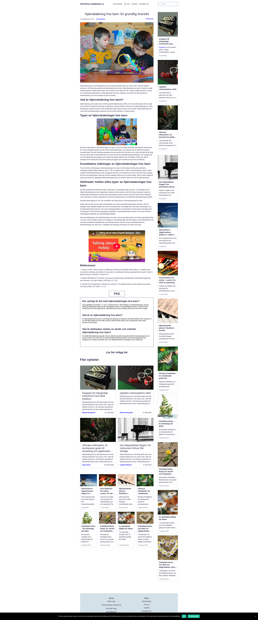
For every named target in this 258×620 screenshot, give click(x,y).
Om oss (127, 4)
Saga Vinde (86, 465)
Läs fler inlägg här (117, 352)
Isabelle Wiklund (126, 465)
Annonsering (117, 4)
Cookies (134, 4)
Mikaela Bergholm (88, 413)
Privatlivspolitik (193, 616)
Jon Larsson (100, 19)
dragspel (162, 47)
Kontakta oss (144, 4)
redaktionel (149, 19)
